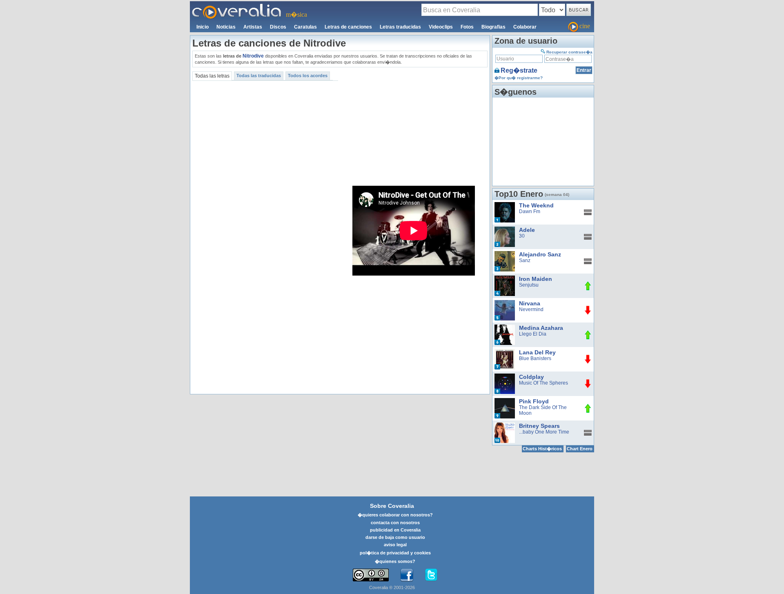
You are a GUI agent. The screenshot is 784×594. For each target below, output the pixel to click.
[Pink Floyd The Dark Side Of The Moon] (504, 401)
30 (522, 236)
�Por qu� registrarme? (518, 78)
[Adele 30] (504, 229)
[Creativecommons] (371, 575)
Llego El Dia (532, 334)
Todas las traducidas (258, 75)
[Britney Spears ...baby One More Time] (504, 425)
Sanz (524, 260)
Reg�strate (519, 70)
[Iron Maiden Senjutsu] (504, 278)
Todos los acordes (307, 75)
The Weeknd (536, 205)
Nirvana (529, 303)
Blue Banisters (535, 358)
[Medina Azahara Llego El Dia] (504, 327)
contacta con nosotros (395, 522)
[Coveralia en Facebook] (406, 575)
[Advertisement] (414, 126)
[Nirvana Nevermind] (504, 303)
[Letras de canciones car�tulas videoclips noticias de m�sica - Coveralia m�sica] (237, 6)
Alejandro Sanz (540, 254)
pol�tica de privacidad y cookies (395, 552)
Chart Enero (579, 448)
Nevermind (531, 309)
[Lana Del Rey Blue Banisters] (504, 352)
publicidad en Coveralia (395, 529)
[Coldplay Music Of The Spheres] (504, 376)
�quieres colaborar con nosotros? (395, 514)
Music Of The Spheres (543, 383)
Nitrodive (253, 56)
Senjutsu (529, 285)
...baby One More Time (544, 432)
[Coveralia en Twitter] (431, 575)
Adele (527, 230)
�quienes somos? (395, 561)
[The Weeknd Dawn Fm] (504, 205)
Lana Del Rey (537, 352)
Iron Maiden (535, 279)
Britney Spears (539, 426)
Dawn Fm (529, 211)
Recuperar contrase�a (569, 52)
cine (584, 25)
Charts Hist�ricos (542, 448)
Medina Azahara (541, 328)
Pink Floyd (534, 401)
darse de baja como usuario (395, 537)
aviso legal (395, 544)
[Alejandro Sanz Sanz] (504, 254)
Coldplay (531, 377)
